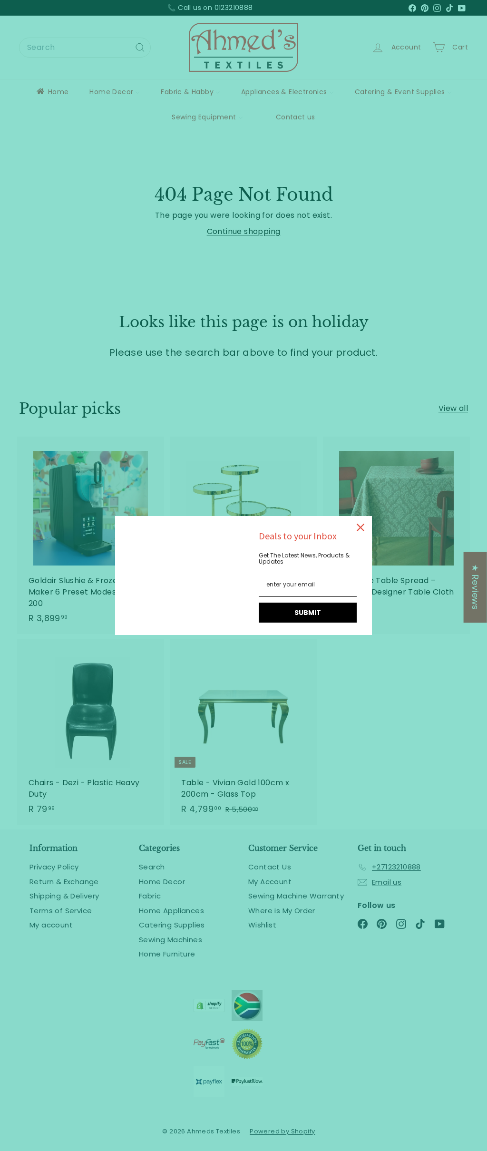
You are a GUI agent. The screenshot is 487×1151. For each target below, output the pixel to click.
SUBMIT (307, 612)
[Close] (360, 527)
